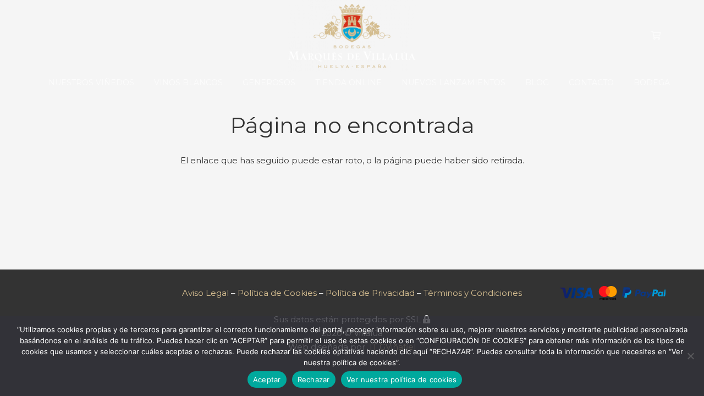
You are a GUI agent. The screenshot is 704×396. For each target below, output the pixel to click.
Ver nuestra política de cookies (401, 379)
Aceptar (267, 379)
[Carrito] (656, 36)
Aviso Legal (205, 293)
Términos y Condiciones (473, 293)
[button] (227, 82)
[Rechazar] (690, 355)
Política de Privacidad (371, 293)
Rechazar (314, 379)
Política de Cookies (277, 293)
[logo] (352, 36)
